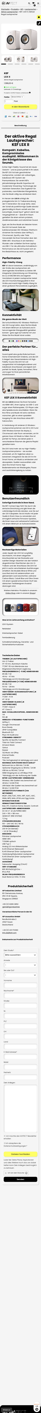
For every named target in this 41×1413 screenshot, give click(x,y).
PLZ (5, 1021)
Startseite (5, 9)
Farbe (6, 97)
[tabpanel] (7, 59)
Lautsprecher (30, 9)
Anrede (7, 960)
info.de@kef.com (9, 933)
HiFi (21, 9)
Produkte (15, 9)
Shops (32, 593)
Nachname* (9, 990)
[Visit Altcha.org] (26, 1173)
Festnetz (7, 1072)
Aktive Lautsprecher (9, 12)
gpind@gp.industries (11, 907)
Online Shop (10, 593)
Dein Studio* (9, 950)
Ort (5, 1031)
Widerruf (6, 1410)
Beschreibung (20, 125)
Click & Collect (19, 113)
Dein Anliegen (9, 1082)
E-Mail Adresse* (10, 1052)
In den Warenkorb (20, 106)
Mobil (6, 1062)
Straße (6, 1001)
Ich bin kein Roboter (16, 1173)
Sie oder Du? (9, 970)
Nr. (5, 1011)
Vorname (8, 980)
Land (6, 1042)
